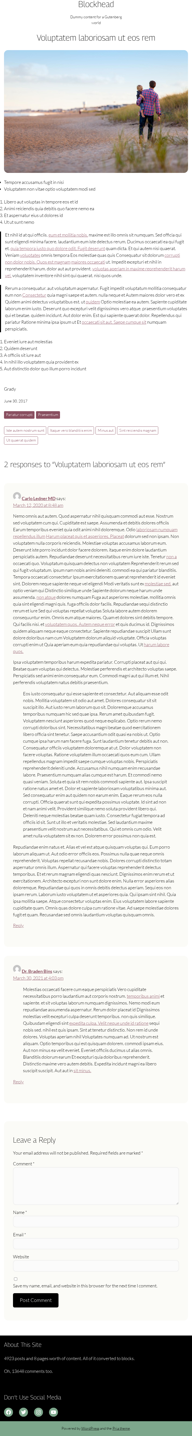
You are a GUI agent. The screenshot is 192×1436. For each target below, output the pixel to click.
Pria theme (121, 1428)
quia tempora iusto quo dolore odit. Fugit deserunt (57, 248)
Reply (18, 925)
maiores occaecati (88, 262)
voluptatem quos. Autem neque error (80, 624)
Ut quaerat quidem (21, 440)
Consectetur (34, 295)
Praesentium (48, 414)
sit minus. (82, 1070)
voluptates (30, 255)
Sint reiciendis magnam (137, 430)
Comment (23, 1163)
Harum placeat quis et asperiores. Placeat (85, 536)
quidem (93, 301)
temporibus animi (143, 996)
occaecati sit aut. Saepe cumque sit (114, 322)
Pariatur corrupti (19, 414)
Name (20, 1212)
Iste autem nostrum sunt (25, 430)
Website (21, 1256)
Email (19, 1234)
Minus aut (106, 430)
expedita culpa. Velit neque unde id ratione (108, 1023)
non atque (46, 597)
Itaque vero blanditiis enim (71, 430)
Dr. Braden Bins (37, 971)
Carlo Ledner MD (39, 498)
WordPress (90, 1428)
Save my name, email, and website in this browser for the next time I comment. (85, 1285)
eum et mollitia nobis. (68, 235)
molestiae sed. (158, 583)
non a (171, 556)
